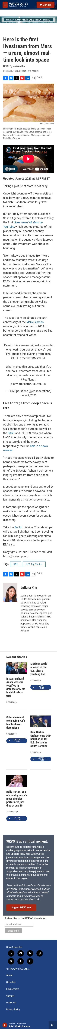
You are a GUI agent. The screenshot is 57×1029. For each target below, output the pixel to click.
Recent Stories (16, 657)
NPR (15, 564)
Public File (11, 1003)
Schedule (11, 982)
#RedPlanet (28, 379)
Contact (10, 996)
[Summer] (28, 19)
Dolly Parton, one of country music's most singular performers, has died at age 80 (16, 798)
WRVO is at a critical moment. (27, 841)
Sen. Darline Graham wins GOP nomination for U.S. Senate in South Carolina (40, 739)
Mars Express (35, 322)
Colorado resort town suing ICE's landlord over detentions (15, 722)
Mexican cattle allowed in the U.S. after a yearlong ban (38, 669)
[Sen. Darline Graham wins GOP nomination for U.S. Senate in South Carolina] (40, 721)
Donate (46, 4)
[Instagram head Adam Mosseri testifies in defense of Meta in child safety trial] (16, 668)
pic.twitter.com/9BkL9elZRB (28, 383)
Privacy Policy (13, 1009)
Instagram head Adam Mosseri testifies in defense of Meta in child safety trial (15, 687)
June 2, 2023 (29, 395)
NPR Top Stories (34, 564)
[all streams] (53, 1025)
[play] (5, 1025)
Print (39, 77)
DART (11, 433)
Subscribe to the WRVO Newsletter (25, 918)
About (9, 975)
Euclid (19, 527)
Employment (12, 989)
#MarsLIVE (39, 358)
